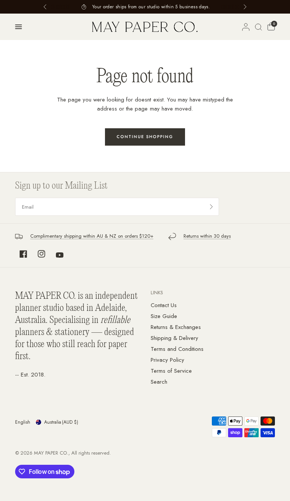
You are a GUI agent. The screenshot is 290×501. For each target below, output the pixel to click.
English (22, 422)
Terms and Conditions (177, 349)
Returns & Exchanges (176, 327)
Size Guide (164, 316)
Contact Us (164, 305)
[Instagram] (41, 254)
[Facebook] (23, 254)
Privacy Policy (167, 360)
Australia (61, 422)
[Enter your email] (211, 207)
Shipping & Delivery (174, 338)
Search (159, 382)
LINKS (157, 292)
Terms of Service (171, 371)
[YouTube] (59, 255)
